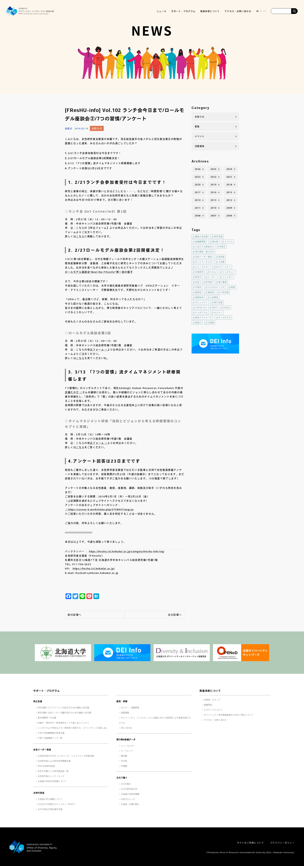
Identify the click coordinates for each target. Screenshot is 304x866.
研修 (233, 287)
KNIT (214, 307)
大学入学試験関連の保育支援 (51, 733)
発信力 (198, 323)
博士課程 (222, 282)
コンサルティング (216, 287)
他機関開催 (200, 242)
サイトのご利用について (250, 843)
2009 (229, 208)
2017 (198, 192)
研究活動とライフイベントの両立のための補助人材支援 (63, 708)
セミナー (218, 312)
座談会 (198, 292)
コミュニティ (201, 302)
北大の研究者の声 (129, 789)
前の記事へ (75, 614)
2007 (214, 216)
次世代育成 (38, 793)
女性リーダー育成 (203, 257)
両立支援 (218, 302)
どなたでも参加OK (204, 247)
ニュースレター (202, 267)
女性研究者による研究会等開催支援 (54, 761)
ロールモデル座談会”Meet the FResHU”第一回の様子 (99, 272)
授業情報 (125, 713)
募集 (197, 126)
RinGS (226, 307)
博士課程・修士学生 (204, 252)
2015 (229, 192)
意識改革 (199, 297)
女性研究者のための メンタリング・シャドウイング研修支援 (66, 756)
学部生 (222, 247)
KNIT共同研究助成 (46, 766)
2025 (214, 169)
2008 (198, 216)
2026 (198, 169)
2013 (214, 200)
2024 (229, 169)
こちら (80, 236)
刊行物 (124, 761)
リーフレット (127, 751)
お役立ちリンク (128, 799)
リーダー (212, 277)
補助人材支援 (201, 236)
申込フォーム (95, 349)
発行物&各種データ (126, 739)
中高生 (198, 287)
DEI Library (126, 728)
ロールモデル (224, 318)
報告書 (124, 756)
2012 (229, 200)
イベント (200, 136)
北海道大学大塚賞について (50, 799)
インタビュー (228, 272)
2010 (214, 208)
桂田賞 (221, 257)
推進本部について (210, 690)
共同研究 (199, 272)
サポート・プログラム (46, 690)
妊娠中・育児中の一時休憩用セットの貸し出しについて (63, 723)
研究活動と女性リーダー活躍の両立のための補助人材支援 (64, 713)
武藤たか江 (72, 392)
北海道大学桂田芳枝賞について (52, 781)
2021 (229, 177)
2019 (214, 184)
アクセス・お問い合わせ (238, 11)
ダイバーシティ (223, 267)
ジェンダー (227, 277)
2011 (198, 208)
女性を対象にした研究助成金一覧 (53, 771)
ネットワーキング (203, 262)
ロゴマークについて (213, 710)
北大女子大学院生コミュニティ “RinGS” (56, 804)
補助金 (211, 292)
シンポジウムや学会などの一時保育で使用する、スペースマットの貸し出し (73, 728)
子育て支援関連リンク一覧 (50, 738)
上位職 (221, 262)
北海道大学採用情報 (130, 794)
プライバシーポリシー (282, 843)
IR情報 (124, 766)
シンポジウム (201, 312)
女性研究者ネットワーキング (51, 776)
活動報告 (200, 146)
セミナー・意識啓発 (130, 708)
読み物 (215, 242)
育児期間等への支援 (47, 718)
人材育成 (214, 297)
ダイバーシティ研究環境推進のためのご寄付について (228, 715)
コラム (213, 272)
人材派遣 (224, 292)
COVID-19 (200, 307)
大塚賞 (211, 323)
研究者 (209, 282)
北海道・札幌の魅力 (130, 804)
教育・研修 (121, 701)
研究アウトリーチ (203, 318)
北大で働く (121, 778)
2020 (198, 184)
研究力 (198, 277)
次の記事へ (175, 614)
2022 (214, 177)
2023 (198, 177)
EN (264, 11)
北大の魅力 (126, 784)
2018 (229, 184)
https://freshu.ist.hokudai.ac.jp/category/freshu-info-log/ (127, 551)
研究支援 (218, 236)
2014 (198, 200)
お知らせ (97, 128)
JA (257, 11)
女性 (197, 282)
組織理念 (208, 705)
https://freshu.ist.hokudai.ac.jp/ (94, 568)
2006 (229, 216)
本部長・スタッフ (212, 700)
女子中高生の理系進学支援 (50, 809)
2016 (214, 192)
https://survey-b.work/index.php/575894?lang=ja (101, 509)
